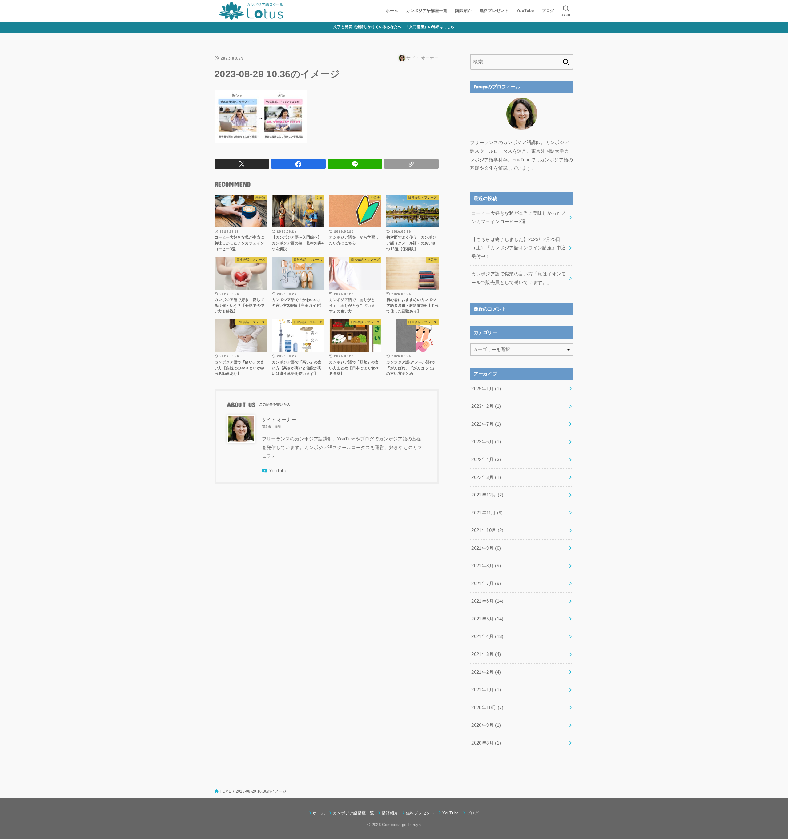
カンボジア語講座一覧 (426, 10)
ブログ (548, 10)
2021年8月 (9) (486, 565)
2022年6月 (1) (486, 441)
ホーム (392, 10)
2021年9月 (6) (486, 548)
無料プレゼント (494, 10)
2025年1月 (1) (486, 388)
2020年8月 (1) (486, 743)
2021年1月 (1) (486, 689)
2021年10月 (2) (487, 530)
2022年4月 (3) (486, 459)
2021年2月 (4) (486, 672)
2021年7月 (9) (486, 583)
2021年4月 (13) (487, 636)
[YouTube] (274, 471)
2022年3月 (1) (486, 477)
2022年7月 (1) (486, 424)
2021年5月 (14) (487, 618)
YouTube (525, 10)
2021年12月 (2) (487, 494)
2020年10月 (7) (487, 707)
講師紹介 (463, 10)
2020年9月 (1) (486, 725)
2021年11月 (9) (487, 512)
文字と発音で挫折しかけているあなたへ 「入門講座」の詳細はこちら (394, 27)
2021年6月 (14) (487, 601)
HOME (225, 791)
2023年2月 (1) (486, 406)
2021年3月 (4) (486, 654)
